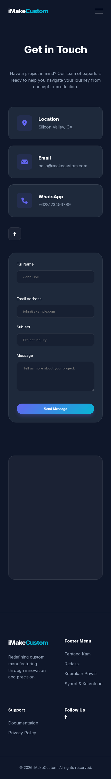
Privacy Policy (22, 732)
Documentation (23, 722)
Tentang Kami (78, 653)
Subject (23, 327)
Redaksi (72, 663)
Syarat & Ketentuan (83, 683)
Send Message (55, 409)
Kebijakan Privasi (81, 673)
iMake (28, 11)
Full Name (25, 264)
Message (25, 355)
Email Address (29, 299)
